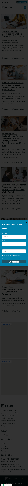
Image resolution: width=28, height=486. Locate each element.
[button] (25, 222)
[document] (14, 243)
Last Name (4, 240)
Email (3, 248)
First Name (4, 233)
